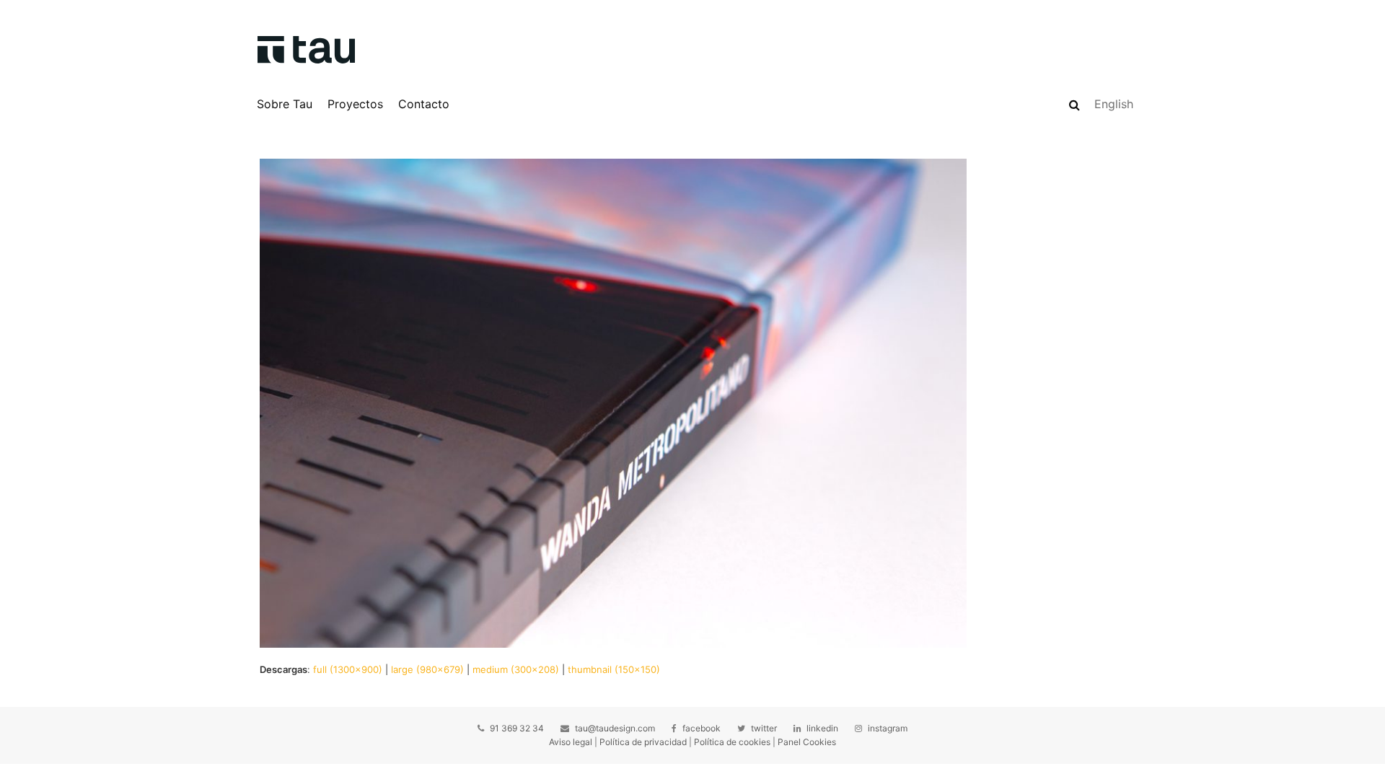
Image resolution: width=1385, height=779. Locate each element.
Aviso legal (570, 741)
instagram (887, 728)
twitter (764, 728)
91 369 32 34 (517, 728)
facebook (701, 728)
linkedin (822, 728)
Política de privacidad (643, 741)
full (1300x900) (347, 669)
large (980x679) (427, 669)
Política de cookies (732, 741)
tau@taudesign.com (615, 728)
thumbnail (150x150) (614, 669)
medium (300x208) (515, 669)
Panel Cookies (807, 741)
